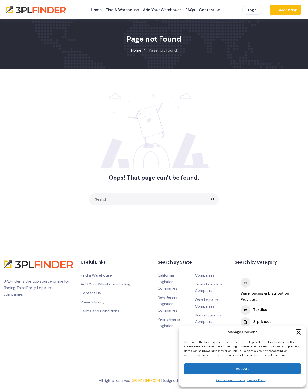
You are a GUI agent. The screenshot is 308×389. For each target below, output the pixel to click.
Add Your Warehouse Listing (105, 284)
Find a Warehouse (96, 275)
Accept (242, 368)
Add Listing (288, 10)
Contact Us (209, 9)
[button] (298, 332)
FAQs (190, 9)
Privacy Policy (256, 380)
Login (252, 10)
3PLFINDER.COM (146, 380)
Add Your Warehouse (162, 9)
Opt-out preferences (230, 380)
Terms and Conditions (100, 311)
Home (96, 9)
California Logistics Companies (167, 282)
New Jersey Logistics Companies (168, 304)
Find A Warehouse (122, 9)
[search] (212, 199)
